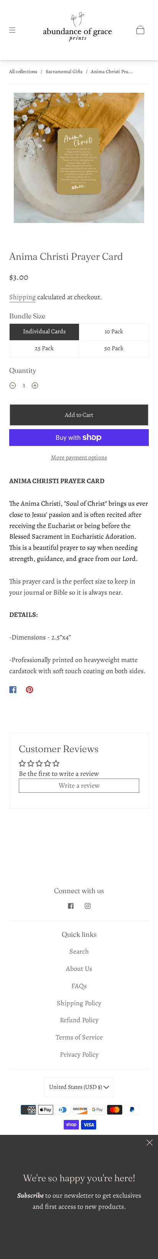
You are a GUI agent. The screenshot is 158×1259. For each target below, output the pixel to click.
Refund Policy (79, 1020)
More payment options (79, 457)
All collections (23, 71)
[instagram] (87, 905)
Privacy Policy (79, 1054)
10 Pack (114, 331)
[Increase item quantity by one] (34, 386)
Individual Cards (44, 331)
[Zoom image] (79, 159)
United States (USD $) (76, 1087)
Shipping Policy (79, 1003)
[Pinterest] (29, 689)
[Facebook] (13, 689)
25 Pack (44, 348)
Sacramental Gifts (64, 71)
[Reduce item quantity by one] (12, 386)
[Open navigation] (17, 29)
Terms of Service (79, 1037)
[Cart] (140, 29)
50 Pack (113, 348)
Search (79, 951)
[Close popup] (149, 1143)
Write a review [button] (79, 785)
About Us (79, 968)
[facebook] (70, 905)
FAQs (79, 985)
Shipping (22, 297)
